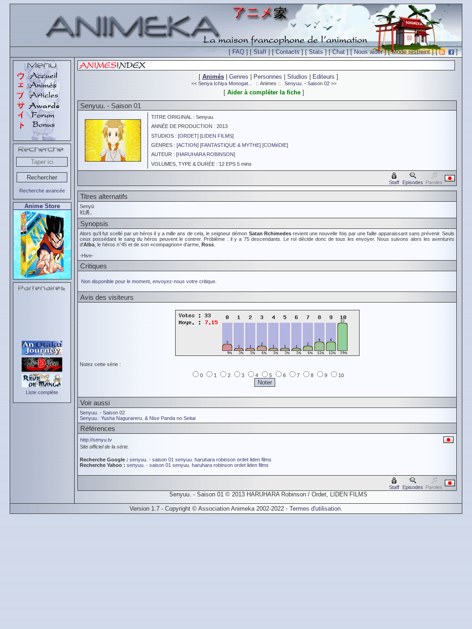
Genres (238, 76)
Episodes (412, 182)
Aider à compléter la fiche (264, 92)
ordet (242, 459)
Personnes (268, 76)
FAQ (238, 51)
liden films (260, 459)
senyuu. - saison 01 (152, 459)
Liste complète (42, 392)
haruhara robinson (215, 459)
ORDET (188, 136)
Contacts (288, 51)
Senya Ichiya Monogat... (225, 83)
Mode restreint (411, 51)
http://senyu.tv (96, 440)
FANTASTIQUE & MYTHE (230, 145)
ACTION (187, 145)
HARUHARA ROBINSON (205, 154)
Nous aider (368, 51)
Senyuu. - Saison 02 (307, 83)
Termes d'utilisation (315, 508)
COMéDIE (275, 145)
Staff (260, 51)
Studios (297, 76)
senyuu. (184, 459)
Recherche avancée (42, 190)
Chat (338, 51)
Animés (213, 76)
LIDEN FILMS (216, 136)
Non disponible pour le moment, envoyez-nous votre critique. (149, 281)
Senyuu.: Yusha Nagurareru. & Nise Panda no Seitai (137, 418)
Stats (316, 51)
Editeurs (324, 76)
